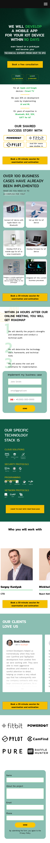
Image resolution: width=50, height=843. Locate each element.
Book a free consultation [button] (25, 64)
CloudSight (24, 645)
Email (9, 802)
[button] (25, 160)
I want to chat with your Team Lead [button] (25, 509)
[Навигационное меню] (45, 4)
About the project (14, 786)
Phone (9, 813)
